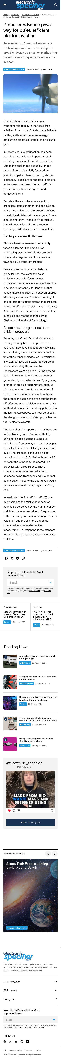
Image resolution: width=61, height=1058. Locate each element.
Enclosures (25, 745)
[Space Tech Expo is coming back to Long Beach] (30, 895)
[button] (4, 5)
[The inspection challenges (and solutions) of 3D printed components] (10, 723)
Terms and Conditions (32, 1050)
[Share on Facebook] (6, 558)
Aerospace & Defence (30, 14)
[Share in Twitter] (12, 558)
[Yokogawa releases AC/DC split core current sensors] (10, 682)
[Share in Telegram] (17, 558)
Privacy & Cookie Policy (12, 1050)
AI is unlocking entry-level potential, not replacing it (37, 657)
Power (36, 624)
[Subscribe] (51, 582)
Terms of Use (38, 1027)
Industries (15, 14)
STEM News (25, 663)
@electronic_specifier (24, 762)
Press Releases (26, 683)
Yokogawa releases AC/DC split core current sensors (37, 677)
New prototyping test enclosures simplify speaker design (36, 739)
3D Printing (25, 724)
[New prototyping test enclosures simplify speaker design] (10, 744)
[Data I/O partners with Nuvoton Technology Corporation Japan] (16, 616)
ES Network (10, 990)
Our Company (11, 981)
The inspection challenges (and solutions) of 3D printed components (38, 719)
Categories (9, 999)
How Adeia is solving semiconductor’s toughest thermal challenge (38, 698)
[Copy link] (23, 558)
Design (23, 704)
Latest (7, 622)
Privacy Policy (34, 590)
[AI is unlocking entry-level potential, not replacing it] (10, 661)
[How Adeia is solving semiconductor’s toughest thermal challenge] (10, 703)
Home (5, 14)
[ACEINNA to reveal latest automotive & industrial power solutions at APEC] (44, 616)
